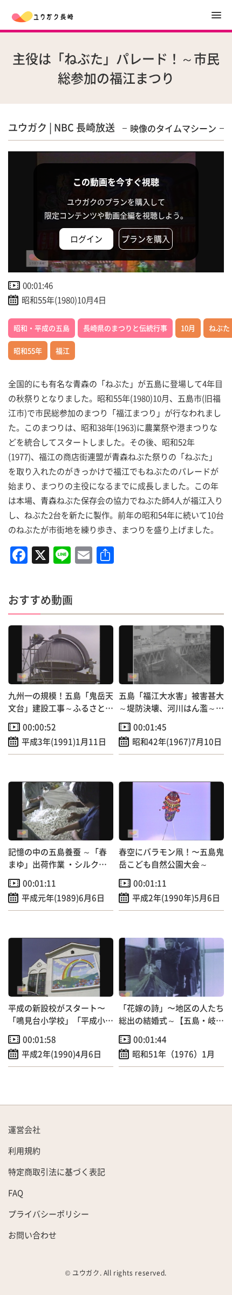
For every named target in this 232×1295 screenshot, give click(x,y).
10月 (188, 328)
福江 (63, 350)
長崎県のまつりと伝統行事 (125, 328)
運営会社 (24, 1129)
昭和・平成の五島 (41, 328)
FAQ (15, 1192)
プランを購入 (145, 238)
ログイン (86, 238)
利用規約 (24, 1150)
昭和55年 (27, 350)
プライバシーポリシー (48, 1213)
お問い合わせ (32, 1234)
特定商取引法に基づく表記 (56, 1171)
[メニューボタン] (216, 15)
